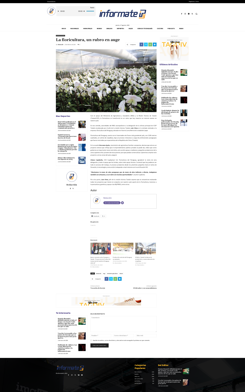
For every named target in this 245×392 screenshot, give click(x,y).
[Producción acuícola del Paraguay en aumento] (123, 248)
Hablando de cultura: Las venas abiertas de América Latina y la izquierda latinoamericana (67, 348)
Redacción (60, 44)
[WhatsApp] (150, 44)
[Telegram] (188, 14)
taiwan (121, 273)
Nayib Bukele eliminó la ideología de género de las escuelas (170, 112)
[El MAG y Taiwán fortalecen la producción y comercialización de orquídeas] (145, 248)
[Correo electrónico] (122, 202)
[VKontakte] (78, 375)
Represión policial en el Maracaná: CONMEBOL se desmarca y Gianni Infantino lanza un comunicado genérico (67, 125)
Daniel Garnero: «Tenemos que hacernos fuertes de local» (67, 136)
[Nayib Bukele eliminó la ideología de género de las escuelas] (183, 113)
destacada (98, 273)
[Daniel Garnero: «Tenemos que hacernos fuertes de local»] (82, 137)
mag (104, 273)
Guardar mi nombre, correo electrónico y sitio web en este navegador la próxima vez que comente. (121, 340)
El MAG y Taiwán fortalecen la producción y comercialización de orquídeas (145, 259)
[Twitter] (192, 14)
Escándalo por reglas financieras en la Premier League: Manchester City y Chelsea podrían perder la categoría (67, 148)
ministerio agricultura (112, 273)
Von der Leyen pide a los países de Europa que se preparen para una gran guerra (67, 336)
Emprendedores (60, 35)
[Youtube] (82, 375)
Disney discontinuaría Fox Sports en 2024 (66, 158)
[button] (196, 14)
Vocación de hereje (97, 288)
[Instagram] (185, 14)
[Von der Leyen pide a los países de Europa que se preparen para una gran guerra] (82, 336)
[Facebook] (181, 14)
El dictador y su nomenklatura (145, 288)
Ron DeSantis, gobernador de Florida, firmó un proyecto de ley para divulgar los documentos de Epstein (170, 124)
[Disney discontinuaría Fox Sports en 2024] (82, 160)
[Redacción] (71, 176)
